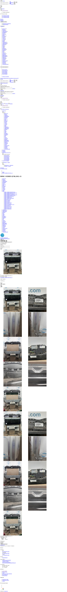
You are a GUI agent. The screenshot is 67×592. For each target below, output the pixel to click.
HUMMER (4, 32)
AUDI (3, 40)
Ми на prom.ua (4, 71)
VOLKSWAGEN (5, 64)
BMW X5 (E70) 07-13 (7, 206)
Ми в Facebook (6, 159)
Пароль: (1, 88)
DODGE (3, 44)
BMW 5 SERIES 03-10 (8, 197)
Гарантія (1, 20)
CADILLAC (4, 42)
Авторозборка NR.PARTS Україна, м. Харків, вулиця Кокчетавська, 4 (6, 561)
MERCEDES (4, 55)
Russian (7, 24)
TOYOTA (4, 63)
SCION (3, 59)
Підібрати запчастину (4, 83)
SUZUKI (3, 62)
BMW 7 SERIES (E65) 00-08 (9, 198)
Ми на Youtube (4, 72)
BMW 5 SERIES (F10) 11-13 (9, 196)
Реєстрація (2, 90)
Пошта (1, 87)
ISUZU (3, 33)
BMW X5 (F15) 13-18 (7, 207)
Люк (9, 238)
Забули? (14, 88)
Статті (3, 572)
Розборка (2, 26)
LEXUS (3, 52)
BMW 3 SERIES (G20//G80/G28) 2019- (10, 194)
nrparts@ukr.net (4, 557)
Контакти (4, 150)
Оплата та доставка (5, 76)
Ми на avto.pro (4, 69)
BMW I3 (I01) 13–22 (7, 199)
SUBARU (4, 61)
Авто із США (4, 571)
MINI (5, 119)
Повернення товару (5, 580)
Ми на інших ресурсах (6, 152)
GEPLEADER (4, 31)
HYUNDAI (4, 49)
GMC (3, 47)
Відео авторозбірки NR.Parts (7, 573)
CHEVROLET (6, 127)
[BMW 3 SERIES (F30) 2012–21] (12, 311)
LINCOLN (4, 53)
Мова (8, 162)
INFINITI (4, 50)
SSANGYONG (5, 60)
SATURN (5, 143)
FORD (3, 46)
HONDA (3, 48)
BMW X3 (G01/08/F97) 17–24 (9, 204)
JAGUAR (4, 34)
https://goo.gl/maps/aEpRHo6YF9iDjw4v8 (9, 562)
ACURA (3, 39)
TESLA (3, 37)
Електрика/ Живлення (4, 238)
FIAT (3, 45)
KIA (3, 51)
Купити (4, 284)
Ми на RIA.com (5, 70)
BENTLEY (4, 28)
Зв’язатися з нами (5, 579)
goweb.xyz (6, 591)
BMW (3, 41)
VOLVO (3, 38)
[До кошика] (1, 284)
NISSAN (3, 57)
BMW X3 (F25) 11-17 (7, 203)
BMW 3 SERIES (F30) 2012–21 (9, 193)
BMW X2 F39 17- (7, 201)
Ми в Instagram (4, 73)
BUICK (3, 29)
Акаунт (3, 581)
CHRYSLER (6, 128)
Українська (9, 23)
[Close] (1, 285)
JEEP (5, 135)
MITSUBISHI (4, 56)
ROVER (3, 36)
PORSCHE (4, 58)
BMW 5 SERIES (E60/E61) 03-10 (9, 195)
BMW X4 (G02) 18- (7, 205)
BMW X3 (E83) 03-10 (7, 202)
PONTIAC (6, 120)
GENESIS (4, 30)
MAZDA (3, 54)
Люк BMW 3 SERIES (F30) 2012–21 (6, 277)
